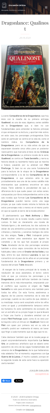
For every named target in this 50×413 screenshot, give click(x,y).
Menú (46, 7)
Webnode (30, 410)
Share (7, 381)
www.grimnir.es (42, 374)
